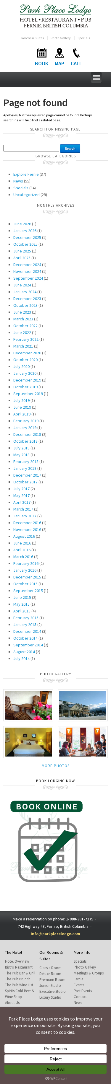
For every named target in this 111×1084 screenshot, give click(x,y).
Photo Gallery (61, 38)
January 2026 (24, 230)
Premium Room (52, 979)
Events (79, 984)
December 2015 (27, 577)
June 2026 (22, 223)
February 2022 (25, 339)
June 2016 (22, 543)
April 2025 (21, 257)
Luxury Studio (50, 997)
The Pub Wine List (19, 984)
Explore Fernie (26, 174)
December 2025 (27, 237)
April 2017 (21, 502)
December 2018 (27, 434)
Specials (84, 38)
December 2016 (27, 522)
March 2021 (23, 346)
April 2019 (21, 414)
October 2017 (25, 482)
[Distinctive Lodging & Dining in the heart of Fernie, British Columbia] (55, 16)
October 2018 (25, 441)
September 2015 (28, 590)
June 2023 (22, 312)
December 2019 (27, 380)
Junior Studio (50, 985)
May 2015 (21, 604)
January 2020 (24, 373)
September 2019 (28, 393)
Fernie (78, 979)
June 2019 (22, 407)
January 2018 (24, 468)
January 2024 (24, 291)
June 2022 (22, 332)
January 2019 (24, 427)
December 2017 (27, 475)
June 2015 (22, 597)
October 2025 (25, 244)
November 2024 (27, 271)
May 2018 (21, 454)
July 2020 (21, 366)
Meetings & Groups (89, 973)
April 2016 (21, 549)
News (18, 181)
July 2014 (21, 658)
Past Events (83, 990)
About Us (12, 1002)
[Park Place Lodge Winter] (82, 704)
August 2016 (24, 536)
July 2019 (21, 400)
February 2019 (25, 420)
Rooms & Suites (32, 38)
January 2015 (24, 624)
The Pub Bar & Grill (20, 973)
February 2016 (25, 563)
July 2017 (21, 488)
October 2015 (25, 583)
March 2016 (23, 556)
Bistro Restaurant (19, 967)
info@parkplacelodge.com (55, 933)
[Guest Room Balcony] (28, 704)
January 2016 (24, 570)
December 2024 (27, 264)
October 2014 (25, 638)
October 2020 (25, 359)
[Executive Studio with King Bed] (28, 741)
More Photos (56, 765)
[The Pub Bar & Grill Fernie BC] (82, 741)
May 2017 (21, 495)
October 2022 (25, 325)
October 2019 (25, 386)
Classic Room (50, 967)
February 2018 (25, 461)
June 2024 (22, 285)
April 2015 (21, 611)
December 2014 (27, 631)
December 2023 (27, 298)
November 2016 (27, 529)
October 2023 (25, 305)
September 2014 (28, 645)
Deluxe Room (50, 973)
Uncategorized (26, 194)
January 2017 (24, 516)
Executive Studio (52, 991)
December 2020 (27, 353)
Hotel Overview (17, 961)
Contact (80, 996)
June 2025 (22, 251)
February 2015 (25, 617)
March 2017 (23, 509)
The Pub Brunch (17, 979)
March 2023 (23, 319)
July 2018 (21, 448)
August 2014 (24, 651)
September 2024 (28, 278)
